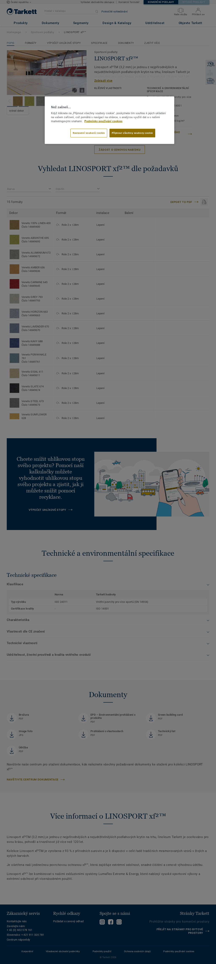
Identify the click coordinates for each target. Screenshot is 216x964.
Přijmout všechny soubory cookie (132, 133)
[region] (109, 120)
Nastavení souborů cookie (89, 133)
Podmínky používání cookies (103, 121)
